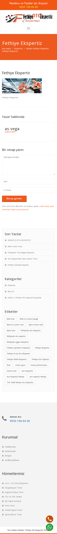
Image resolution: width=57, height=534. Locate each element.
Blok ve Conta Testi (15, 324)
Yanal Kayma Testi (13, 510)
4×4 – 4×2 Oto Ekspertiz (16, 483)
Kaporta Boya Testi (14, 492)
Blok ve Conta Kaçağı (29, 319)
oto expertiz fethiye (38, 376)
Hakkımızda (10, 446)
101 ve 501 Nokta (13, 496)
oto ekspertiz (27, 371)
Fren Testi (10, 505)
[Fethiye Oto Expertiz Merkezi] (28, 18)
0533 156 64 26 (20, 421)
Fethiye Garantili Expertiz (18, 265)
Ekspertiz (18, 48)
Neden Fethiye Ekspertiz (37, 48)
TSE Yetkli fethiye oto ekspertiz (20, 382)
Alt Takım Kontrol (13, 501)
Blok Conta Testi (15, 246)
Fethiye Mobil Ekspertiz (17, 359)
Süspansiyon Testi (13, 487)
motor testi (11, 371)
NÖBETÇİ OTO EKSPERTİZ (19, 240)
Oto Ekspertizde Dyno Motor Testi (22, 258)
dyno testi (11, 330)
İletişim (8, 455)
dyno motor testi (36, 324)
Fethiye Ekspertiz (16, 72)
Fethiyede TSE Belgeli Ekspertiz (21, 252)
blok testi (11, 319)
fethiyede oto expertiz (16, 336)
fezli (8, 365)
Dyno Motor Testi (13, 514)
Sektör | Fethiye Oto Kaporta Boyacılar (24, 297)
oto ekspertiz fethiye (15, 376)
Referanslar (10, 451)
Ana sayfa (6, 48)
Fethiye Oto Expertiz (40, 359)
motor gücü (20, 365)
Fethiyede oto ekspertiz (30, 330)
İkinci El (11, 291)
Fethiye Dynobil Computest (18, 348)
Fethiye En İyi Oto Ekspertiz (18, 353)
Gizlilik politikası (12, 460)
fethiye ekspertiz (42, 348)
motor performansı (39, 365)
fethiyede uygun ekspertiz (18, 342)
